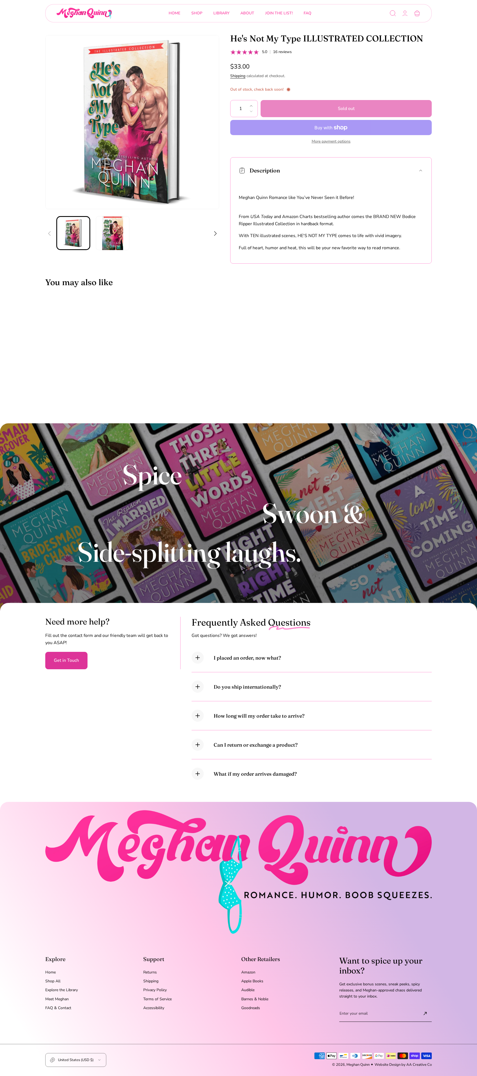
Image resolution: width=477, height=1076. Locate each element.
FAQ (307, 13)
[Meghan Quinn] (84, 13)
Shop (196, 13)
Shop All (52, 981)
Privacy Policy (155, 990)
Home (174, 13)
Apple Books (252, 981)
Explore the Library (61, 990)
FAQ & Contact (58, 1008)
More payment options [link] (331, 141)
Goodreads (250, 1008)
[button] (393, 13)
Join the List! (279, 13)
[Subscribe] (425, 1013)
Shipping (237, 75)
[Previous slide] (49, 230)
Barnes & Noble (254, 999)
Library (221, 13)
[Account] (405, 13)
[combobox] (196, 13)
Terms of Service (157, 999)
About (247, 13)
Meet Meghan (57, 999)
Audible (248, 990)
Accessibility (153, 1008)
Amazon (248, 972)
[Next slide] (215, 230)
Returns (150, 972)
